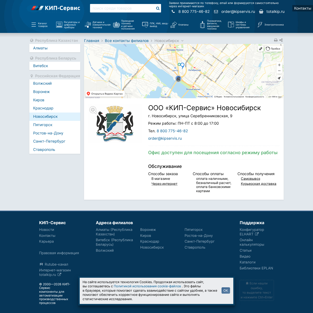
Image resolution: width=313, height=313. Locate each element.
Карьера (46, 241)
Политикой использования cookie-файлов (147, 286)
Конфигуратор (252, 231)
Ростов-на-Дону (48, 133)
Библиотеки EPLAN (256, 268)
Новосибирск (45, 116)
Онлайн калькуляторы (252, 242)
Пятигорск (42, 124)
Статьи (246, 250)
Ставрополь (44, 149)
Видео (245, 256)
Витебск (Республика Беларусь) (114, 242)
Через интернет (164, 184)
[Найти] (158, 8)
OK (225, 290)
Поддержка (252, 222)
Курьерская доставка (258, 184)
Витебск (40, 66)
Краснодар (43, 108)
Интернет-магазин (55, 272)
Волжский (42, 83)
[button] (117, 123)
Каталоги (248, 262)
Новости (46, 229)
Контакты (47, 235)
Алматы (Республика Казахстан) (114, 231)
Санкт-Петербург (49, 141)
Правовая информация (59, 253)
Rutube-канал (56, 264)
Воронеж (41, 91)
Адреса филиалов (114, 222)
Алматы (40, 48)
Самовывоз (250, 179)
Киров (38, 100)
